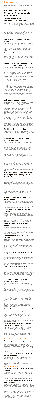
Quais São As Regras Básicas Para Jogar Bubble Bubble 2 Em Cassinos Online (18, 338)
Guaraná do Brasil (12, 2)
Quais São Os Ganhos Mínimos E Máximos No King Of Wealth (15, 97)
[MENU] (6, 7)
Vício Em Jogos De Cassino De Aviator (11, 366)
